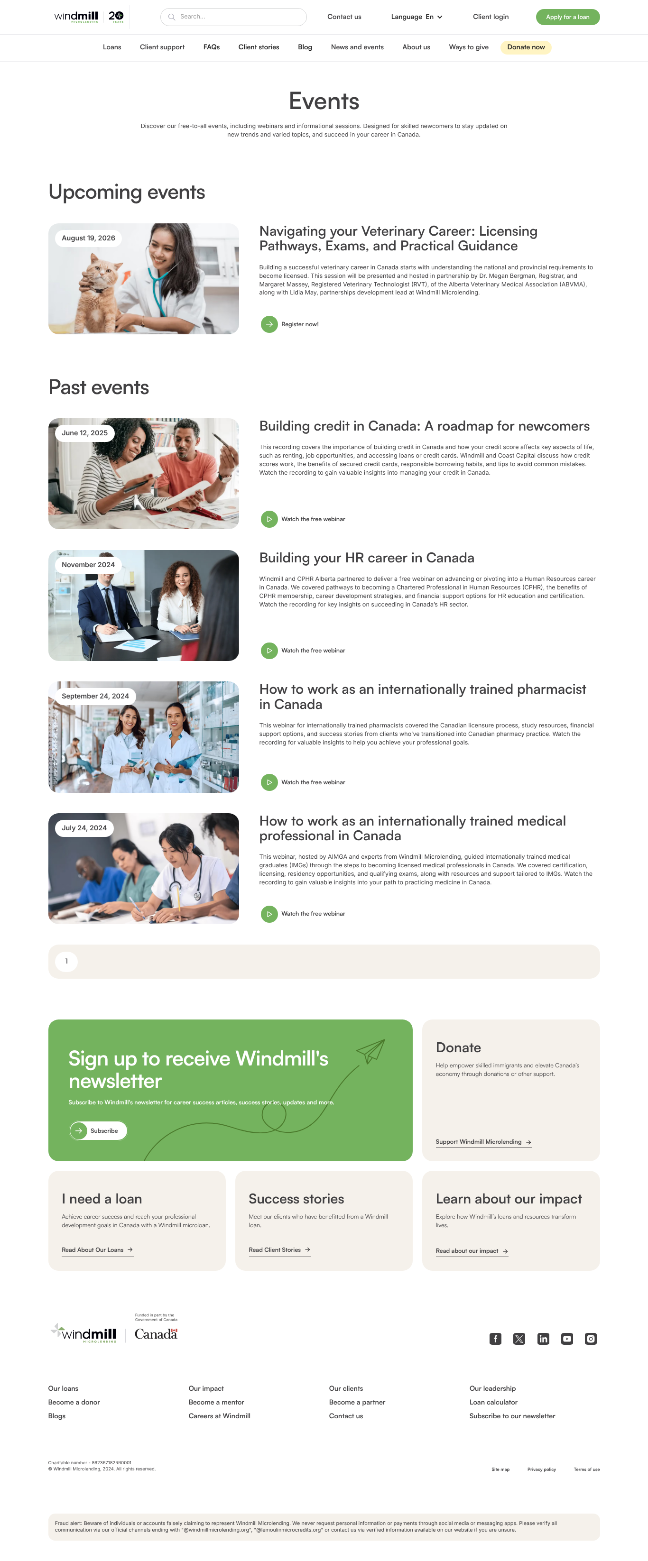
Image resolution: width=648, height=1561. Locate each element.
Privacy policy (542, 1469)
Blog (305, 47)
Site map (501, 1469)
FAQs (212, 47)
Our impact (206, 1389)
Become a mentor (216, 1402)
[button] (417, 17)
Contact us (346, 1416)
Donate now (526, 47)
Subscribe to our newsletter (512, 1416)
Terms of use (587, 1469)
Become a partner (357, 1402)
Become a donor (74, 1402)
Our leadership (493, 1389)
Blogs (57, 1416)
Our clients (346, 1389)
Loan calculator (494, 1402)
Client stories (259, 47)
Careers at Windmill (220, 1416)
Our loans (63, 1389)
